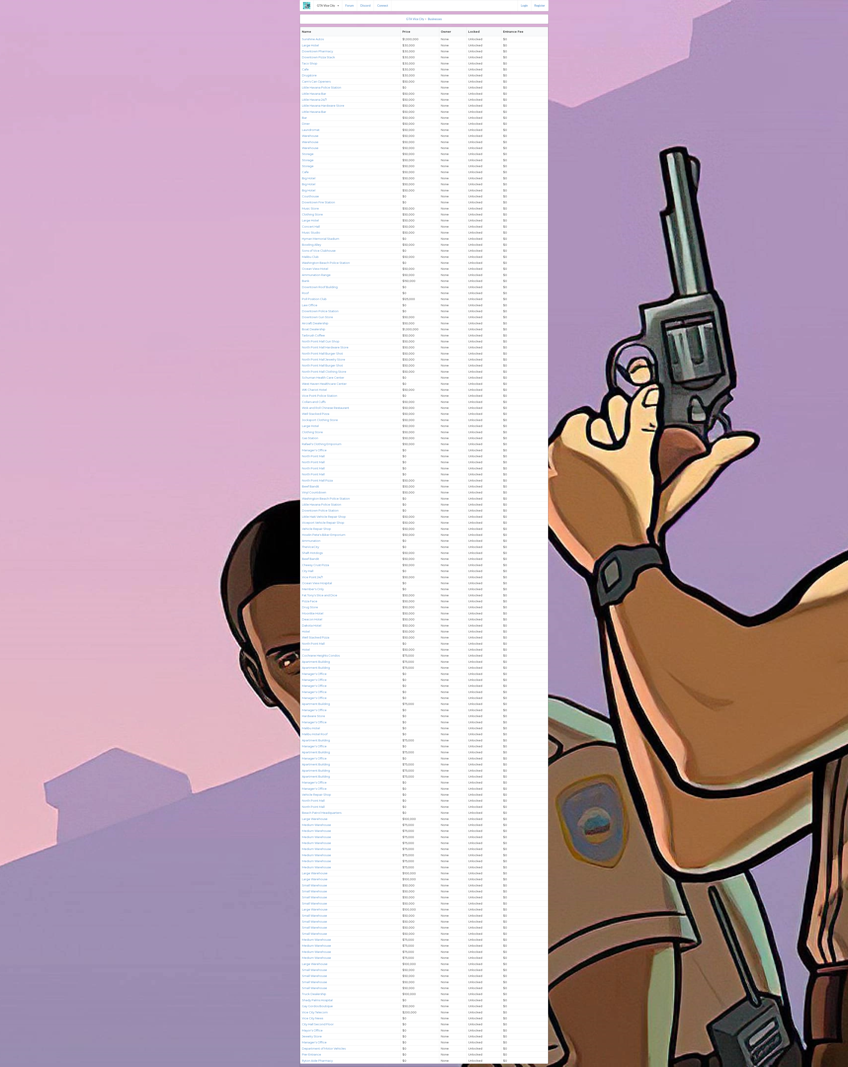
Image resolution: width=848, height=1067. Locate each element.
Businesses (435, 19)
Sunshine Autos (313, 39)
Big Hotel (308, 178)
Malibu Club (310, 257)
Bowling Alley (311, 244)
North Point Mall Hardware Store (325, 347)
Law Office (309, 305)
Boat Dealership (313, 329)
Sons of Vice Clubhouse (319, 250)
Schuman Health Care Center (323, 377)
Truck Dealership (314, 994)
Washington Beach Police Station (326, 262)
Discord (365, 5)
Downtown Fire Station (318, 202)
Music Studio (311, 232)
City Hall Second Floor (318, 1024)
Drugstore (309, 75)
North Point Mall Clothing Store (324, 371)
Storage (308, 154)
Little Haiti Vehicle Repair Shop (324, 516)
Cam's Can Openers (316, 81)
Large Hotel (310, 45)
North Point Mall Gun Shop (320, 341)
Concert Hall (311, 226)
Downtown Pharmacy (317, 51)
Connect (382, 5)
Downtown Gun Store (317, 317)
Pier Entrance (311, 1054)
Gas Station (310, 438)
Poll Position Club (314, 299)
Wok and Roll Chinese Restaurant (325, 408)
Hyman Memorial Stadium (320, 238)
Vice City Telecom (315, 1012)
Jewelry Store (312, 1036)
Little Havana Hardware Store (323, 105)
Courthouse (310, 196)
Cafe (305, 69)
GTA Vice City (329, 3)
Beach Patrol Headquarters (321, 812)
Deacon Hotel (312, 619)
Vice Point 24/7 (312, 577)
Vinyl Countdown (314, 492)
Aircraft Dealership (315, 323)
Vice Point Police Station (319, 395)
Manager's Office (314, 450)
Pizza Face (309, 601)
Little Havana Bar (314, 93)
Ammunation (311, 540)
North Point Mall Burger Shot (322, 353)
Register (539, 5)
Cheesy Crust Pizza (315, 565)
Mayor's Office (312, 1030)
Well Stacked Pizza (315, 413)
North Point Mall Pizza (317, 480)
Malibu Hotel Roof (314, 734)
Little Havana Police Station (321, 87)
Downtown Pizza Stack (318, 57)
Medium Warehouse (316, 825)
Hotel (306, 631)
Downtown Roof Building (320, 287)
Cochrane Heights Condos (321, 655)
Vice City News (312, 1018)
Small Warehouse (314, 885)
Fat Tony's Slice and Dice (319, 595)
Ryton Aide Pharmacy (317, 1060)
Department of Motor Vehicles (324, 1048)
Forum (349, 5)
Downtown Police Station (320, 311)
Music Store (310, 208)
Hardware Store (313, 716)
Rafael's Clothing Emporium (321, 444)
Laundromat (311, 130)
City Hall (307, 571)
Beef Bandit (310, 486)
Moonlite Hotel (312, 613)
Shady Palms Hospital (317, 1000)
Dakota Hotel (311, 625)
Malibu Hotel (311, 728)
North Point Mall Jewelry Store (323, 359)
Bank (305, 281)
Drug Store (310, 607)
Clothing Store (312, 214)
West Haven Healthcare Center (324, 383)
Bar (304, 117)
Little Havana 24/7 (314, 99)
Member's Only (313, 589)
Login (524, 5)
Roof (305, 293)
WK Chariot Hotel (314, 389)
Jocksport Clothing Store (320, 420)
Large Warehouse (314, 819)
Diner (306, 123)
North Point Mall (313, 456)
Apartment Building (316, 661)
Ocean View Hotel (315, 268)
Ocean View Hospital (317, 583)
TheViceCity (310, 547)
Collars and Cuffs (314, 402)
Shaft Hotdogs (312, 553)
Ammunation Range (316, 275)
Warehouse (310, 136)
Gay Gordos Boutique (317, 1006)
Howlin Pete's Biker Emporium (323, 534)
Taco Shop (309, 63)
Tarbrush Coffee (313, 335)
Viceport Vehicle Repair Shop (323, 522)
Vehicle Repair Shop (316, 529)
